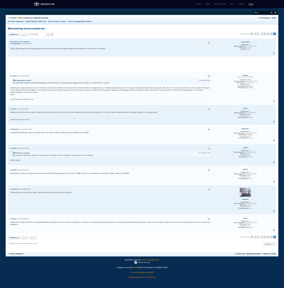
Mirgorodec (245, 129)
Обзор (207, 4)
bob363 (245, 148)
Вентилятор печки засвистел (26, 28)
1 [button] (257, 34)
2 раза (250, 227)
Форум (251, 4)
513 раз (250, 86)
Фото (232, 4)
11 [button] (268, 34)
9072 (249, 79)
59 (249, 111)
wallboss (245, 75)
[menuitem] (19, 18)
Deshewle (245, 199)
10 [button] (265, 34)
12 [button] (271, 34)
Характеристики (220, 4)
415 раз (250, 87)
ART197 (245, 169)
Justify (245, 108)
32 (249, 202)
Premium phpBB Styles (150, 260)
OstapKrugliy (245, 42)
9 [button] (261, 34)
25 (249, 131)
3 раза (251, 117)
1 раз (250, 157)
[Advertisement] (142, 64)
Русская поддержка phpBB (142, 272)
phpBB (135, 267)
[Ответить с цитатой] (208, 42)
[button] (251, 33)
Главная (198, 4)
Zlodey (245, 218)
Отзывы (241, 4)
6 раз (250, 138)
